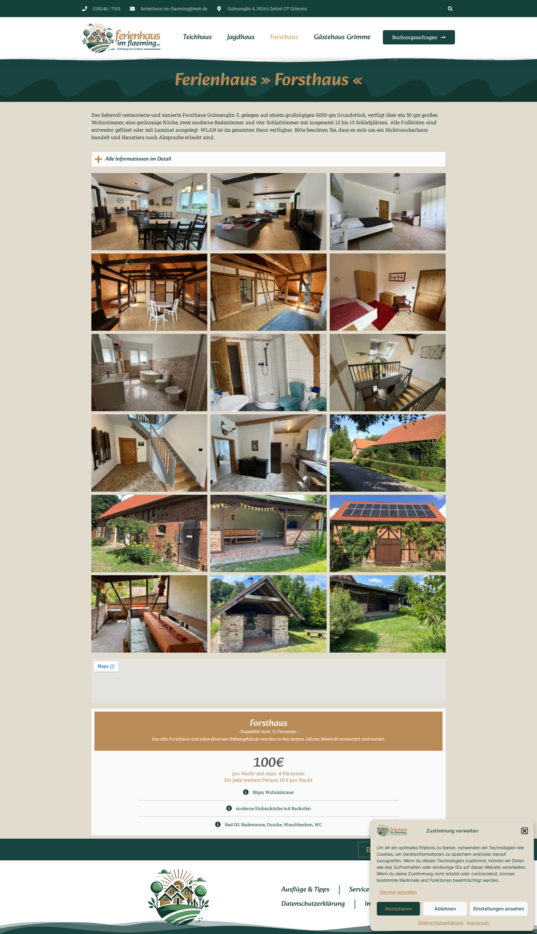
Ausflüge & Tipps (305, 889)
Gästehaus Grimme (342, 37)
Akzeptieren (398, 909)
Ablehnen (445, 909)
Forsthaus (284, 37)
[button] (524, 831)
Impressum (477, 922)
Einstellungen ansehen (498, 909)
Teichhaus (197, 37)
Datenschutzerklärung (440, 922)
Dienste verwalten (398, 892)
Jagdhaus (241, 37)
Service (359, 889)
